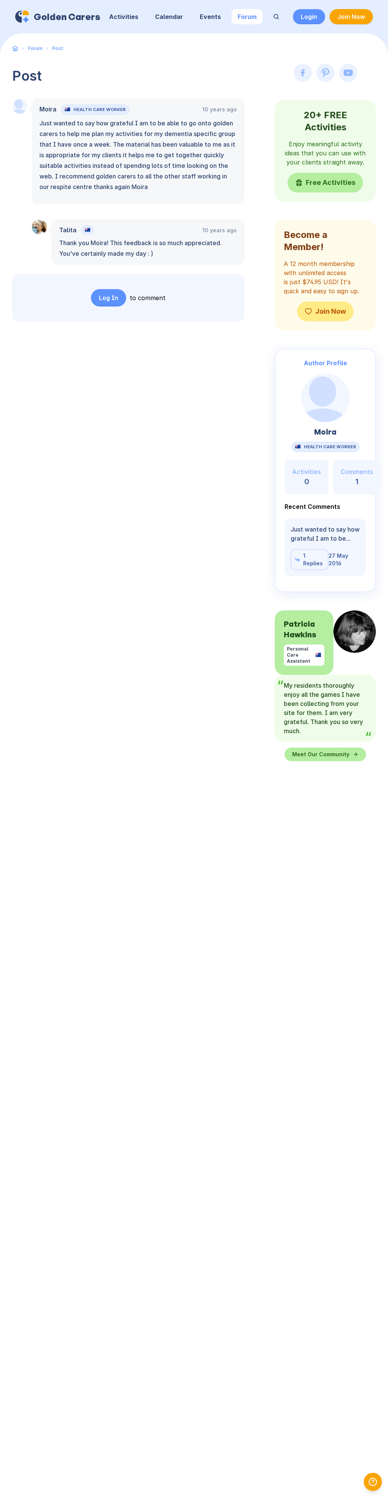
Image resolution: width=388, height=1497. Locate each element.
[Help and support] (373, 1482)
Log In (108, 298)
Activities (123, 16)
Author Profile (325, 363)
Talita (68, 230)
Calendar (169, 16)
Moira (47, 109)
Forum (247, 16)
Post (57, 48)
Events (210, 16)
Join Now (351, 16)
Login (309, 16)
